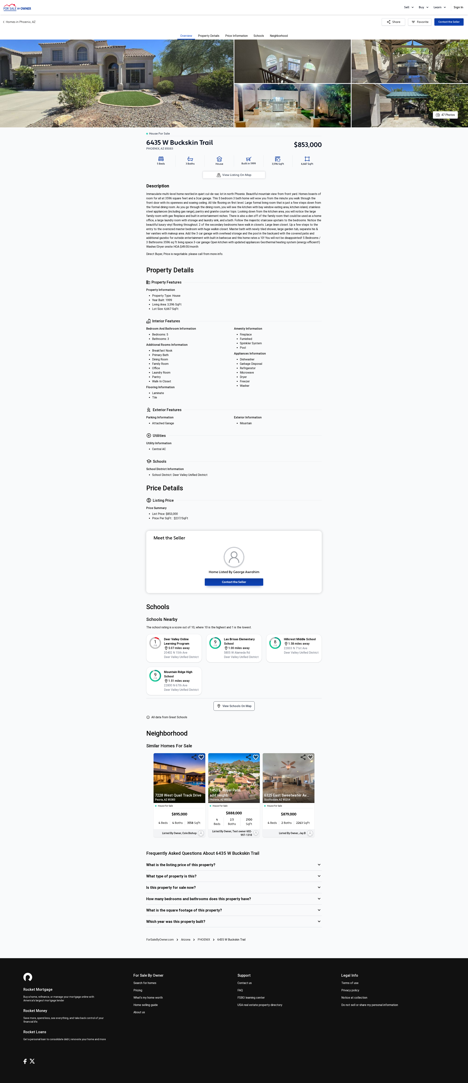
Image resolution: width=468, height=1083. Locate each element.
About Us (139, 1012)
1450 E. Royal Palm (225, 794)
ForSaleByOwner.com (160, 939)
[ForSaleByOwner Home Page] (17, 7)
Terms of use (349, 983)
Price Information (236, 36)
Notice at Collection (354, 997)
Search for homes (144, 983)
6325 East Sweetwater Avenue (287, 797)
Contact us (244, 983)
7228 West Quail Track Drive (178, 797)
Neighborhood (279, 36)
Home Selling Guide (145, 1005)
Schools (259, 36)
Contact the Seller (449, 22)
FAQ (240, 990)
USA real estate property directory (259, 1005)
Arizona (185, 939)
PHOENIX (204, 939)
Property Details (208, 36)
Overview (186, 36)
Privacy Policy (350, 990)
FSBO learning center (251, 997)
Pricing (137, 990)
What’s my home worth (148, 997)
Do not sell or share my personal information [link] (369, 1005)
